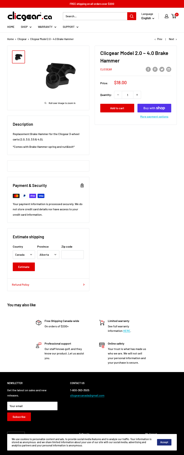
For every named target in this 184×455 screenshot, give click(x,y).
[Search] (131, 16)
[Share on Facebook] (148, 69)
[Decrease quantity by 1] (118, 95)
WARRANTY (45, 26)
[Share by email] (168, 69)
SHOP (24, 26)
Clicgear (22, 39)
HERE (126, 330)
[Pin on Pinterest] (155, 69)
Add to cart (117, 108)
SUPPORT (69, 26)
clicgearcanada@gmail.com (87, 395)
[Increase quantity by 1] (137, 95)
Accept (164, 442)
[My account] (166, 16)
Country (18, 246)
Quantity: (106, 94)
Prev (159, 39)
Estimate (23, 266)
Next (171, 39)
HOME (11, 26)
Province (43, 246)
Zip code (66, 246)
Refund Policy (20, 284)
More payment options (154, 116)
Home (10, 39)
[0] (174, 16)
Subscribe (19, 416)
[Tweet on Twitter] (161, 69)
